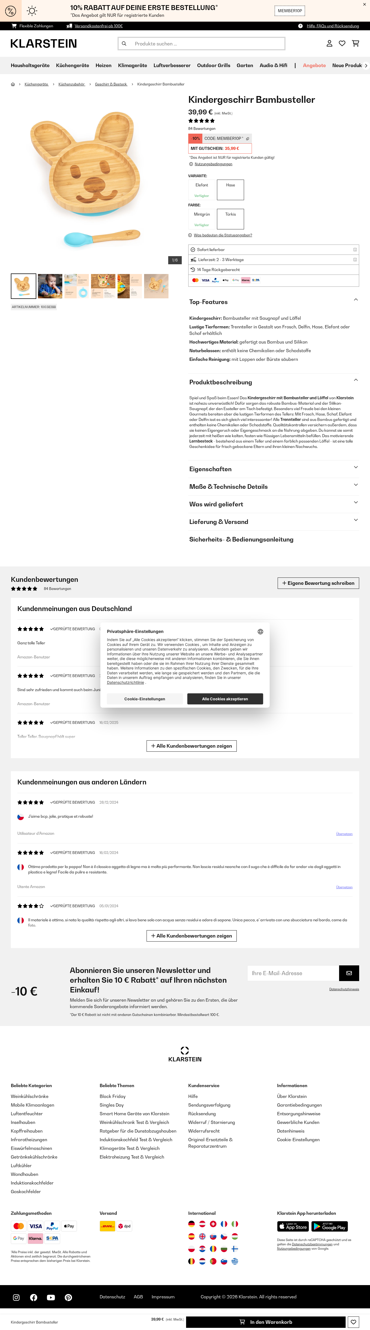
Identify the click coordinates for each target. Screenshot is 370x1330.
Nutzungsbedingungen (294, 1248)
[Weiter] (366, 66)
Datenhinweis (290, 1131)
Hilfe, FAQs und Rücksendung (333, 26)
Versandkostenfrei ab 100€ (99, 26)
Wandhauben (24, 1174)
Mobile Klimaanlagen (32, 1105)
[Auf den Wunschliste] (353, 1322)
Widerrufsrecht (204, 1131)
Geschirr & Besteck (111, 84)
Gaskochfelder (26, 1191)
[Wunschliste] (342, 43)
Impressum (163, 1296)
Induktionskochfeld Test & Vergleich (136, 1139)
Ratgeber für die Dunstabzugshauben (138, 1131)
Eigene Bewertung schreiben (321, 583)
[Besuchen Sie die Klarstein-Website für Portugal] (213, 1261)
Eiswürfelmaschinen (31, 1148)
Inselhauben (23, 1122)
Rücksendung (202, 1113)
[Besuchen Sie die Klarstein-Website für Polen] (191, 1249)
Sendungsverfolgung (209, 1105)
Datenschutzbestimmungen (312, 1244)
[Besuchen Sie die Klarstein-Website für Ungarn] (235, 1236)
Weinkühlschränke (29, 1096)
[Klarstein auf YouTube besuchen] (51, 1297)
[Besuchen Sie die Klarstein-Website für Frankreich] (224, 1224)
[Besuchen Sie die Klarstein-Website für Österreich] (202, 1224)
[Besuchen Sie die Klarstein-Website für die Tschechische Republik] (224, 1236)
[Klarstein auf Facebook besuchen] (33, 1297)
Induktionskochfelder (32, 1183)
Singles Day (112, 1105)
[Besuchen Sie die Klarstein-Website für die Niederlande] (202, 1261)
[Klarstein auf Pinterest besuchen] (68, 1297)
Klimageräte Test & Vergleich (130, 1148)
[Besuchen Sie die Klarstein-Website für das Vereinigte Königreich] (202, 1236)
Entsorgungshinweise (298, 1113)
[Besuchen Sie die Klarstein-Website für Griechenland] (235, 1261)
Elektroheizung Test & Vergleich (132, 1157)
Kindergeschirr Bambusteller (160, 84)
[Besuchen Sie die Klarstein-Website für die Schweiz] (213, 1224)
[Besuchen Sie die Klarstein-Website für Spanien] (191, 1236)
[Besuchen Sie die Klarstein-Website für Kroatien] (202, 1249)
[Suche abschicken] (124, 43)
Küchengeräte (37, 84)
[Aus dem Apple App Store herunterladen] (293, 1226)
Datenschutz (112, 1296)
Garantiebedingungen (299, 1105)
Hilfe (193, 1096)
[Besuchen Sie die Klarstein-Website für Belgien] (191, 1261)
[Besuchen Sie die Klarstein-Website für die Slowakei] (213, 1236)
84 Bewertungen (202, 128)
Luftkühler (21, 1165)
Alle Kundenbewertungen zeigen (193, 746)
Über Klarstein (292, 1096)
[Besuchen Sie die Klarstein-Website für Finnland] (235, 1249)
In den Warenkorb (270, 1322)
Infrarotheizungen (29, 1139)
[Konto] (329, 43)
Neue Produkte (349, 65)
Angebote (314, 65)
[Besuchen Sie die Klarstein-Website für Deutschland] (191, 1224)
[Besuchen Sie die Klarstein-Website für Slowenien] (224, 1261)
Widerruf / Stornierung (211, 1122)
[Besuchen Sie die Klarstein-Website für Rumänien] (213, 1249)
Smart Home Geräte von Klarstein (134, 1113)
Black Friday (112, 1096)
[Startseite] (18, 84)
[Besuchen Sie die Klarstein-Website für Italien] (235, 1224)
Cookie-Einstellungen (298, 1139)
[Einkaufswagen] (355, 43)
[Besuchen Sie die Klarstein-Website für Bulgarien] (224, 1249)
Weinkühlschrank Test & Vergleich (134, 1122)
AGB (138, 1296)
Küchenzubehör (72, 84)
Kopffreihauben (27, 1131)
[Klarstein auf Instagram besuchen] (16, 1297)
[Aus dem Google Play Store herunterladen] (329, 1226)
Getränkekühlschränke (34, 1157)
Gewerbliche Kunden (298, 1122)
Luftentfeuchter (27, 1113)
